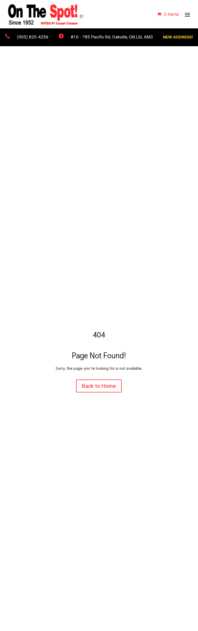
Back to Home (99, 386)
